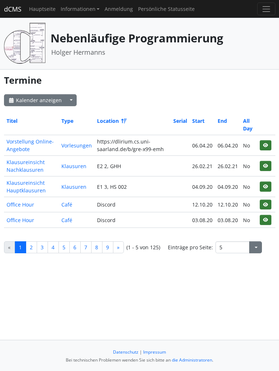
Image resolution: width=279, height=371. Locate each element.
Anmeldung (119, 8)
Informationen (78, 8)
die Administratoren (192, 360)
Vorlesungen (76, 145)
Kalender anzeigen (38, 100)
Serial (180, 120)
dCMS (12, 9)
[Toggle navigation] (266, 9)
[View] (265, 145)
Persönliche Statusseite (166, 8)
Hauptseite (42, 8)
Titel (12, 120)
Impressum (154, 352)
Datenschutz (125, 352)
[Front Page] (24, 42)
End (222, 120)
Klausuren (73, 166)
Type (67, 120)
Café (66, 204)
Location (108, 120)
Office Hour (20, 204)
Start (198, 120)
